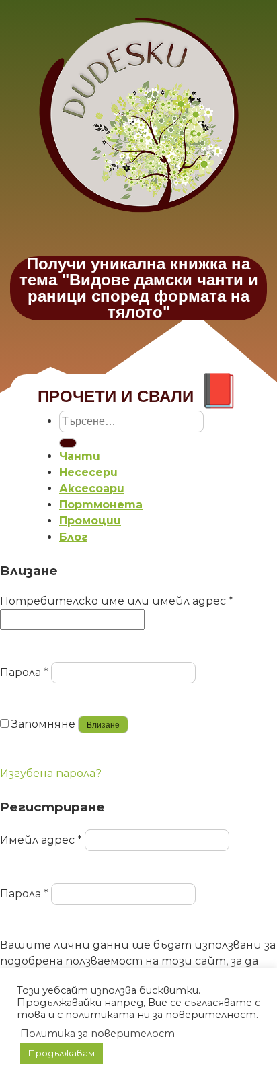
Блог (73, 537)
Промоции (90, 520)
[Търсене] (68, 443)
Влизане (103, 725)
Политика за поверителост (97, 1033)
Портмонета (101, 504)
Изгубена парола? (51, 773)
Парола (24, 672)
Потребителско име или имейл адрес (116, 601)
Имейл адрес (41, 840)
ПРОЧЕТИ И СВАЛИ (138, 396)
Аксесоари (91, 488)
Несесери (88, 472)
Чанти (79, 456)
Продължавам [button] (61, 1053)
